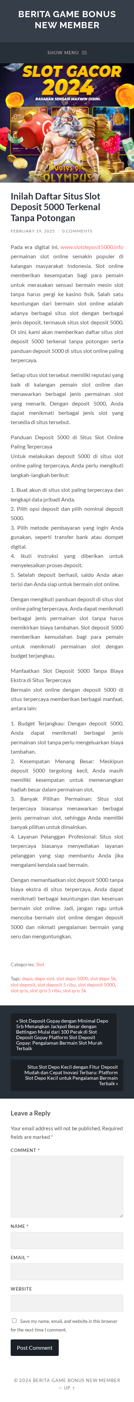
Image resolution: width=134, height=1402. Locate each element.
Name (20, 1226)
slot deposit (23, 985)
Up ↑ (70, 1388)
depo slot (44, 978)
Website (21, 1289)
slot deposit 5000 (96, 985)
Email (20, 1257)
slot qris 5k (74, 990)
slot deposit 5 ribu (56, 985)
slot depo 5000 (72, 978)
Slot (40, 964)
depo (27, 978)
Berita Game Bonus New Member (67, 19)
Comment (25, 1150)
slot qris (19, 990)
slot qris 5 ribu (45, 990)
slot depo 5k (103, 978)
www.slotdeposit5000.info (91, 247)
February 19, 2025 (33, 231)
